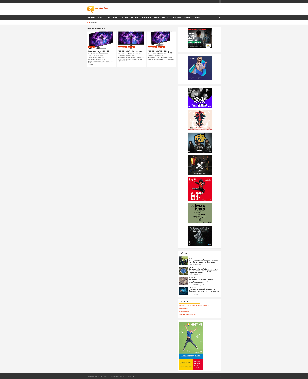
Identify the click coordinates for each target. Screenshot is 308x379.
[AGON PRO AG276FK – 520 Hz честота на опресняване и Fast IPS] (161, 40)
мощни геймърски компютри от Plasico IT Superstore (194, 305)
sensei (199, 264)
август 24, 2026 (193, 285)
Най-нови (183, 253)
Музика (100, 17)
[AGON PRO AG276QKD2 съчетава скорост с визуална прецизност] (131, 40)
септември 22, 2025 (123, 55)
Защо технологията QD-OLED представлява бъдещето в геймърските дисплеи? (98, 53)
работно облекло (184, 311)
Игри (115, 17)
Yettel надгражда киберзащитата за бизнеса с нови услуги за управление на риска (204, 291)
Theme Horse (113, 376)
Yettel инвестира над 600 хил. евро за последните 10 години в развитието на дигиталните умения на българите (203, 261)
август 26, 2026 (193, 264)
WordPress (132, 376)
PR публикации (122, 47)
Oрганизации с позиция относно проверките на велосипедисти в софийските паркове (201, 281)
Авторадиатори (183, 308)
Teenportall (201, 285)
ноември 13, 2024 (152, 55)
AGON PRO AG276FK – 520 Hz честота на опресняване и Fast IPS (161, 52)
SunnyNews (101, 57)
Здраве (156, 17)
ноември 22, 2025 (92, 57)
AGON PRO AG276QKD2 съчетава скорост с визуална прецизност (130, 52)
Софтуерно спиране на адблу (187, 314)
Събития (196, 17)
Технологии (124, 17)
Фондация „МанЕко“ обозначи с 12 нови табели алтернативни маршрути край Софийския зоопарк (203, 271)
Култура (134, 17)
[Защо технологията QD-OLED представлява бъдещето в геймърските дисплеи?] (101, 40)
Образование (176, 17)
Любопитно (145, 17)
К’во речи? (91, 17)
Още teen (187, 17)
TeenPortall (99, 376)
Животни (165, 17)
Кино (108, 17)
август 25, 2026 (193, 274)
